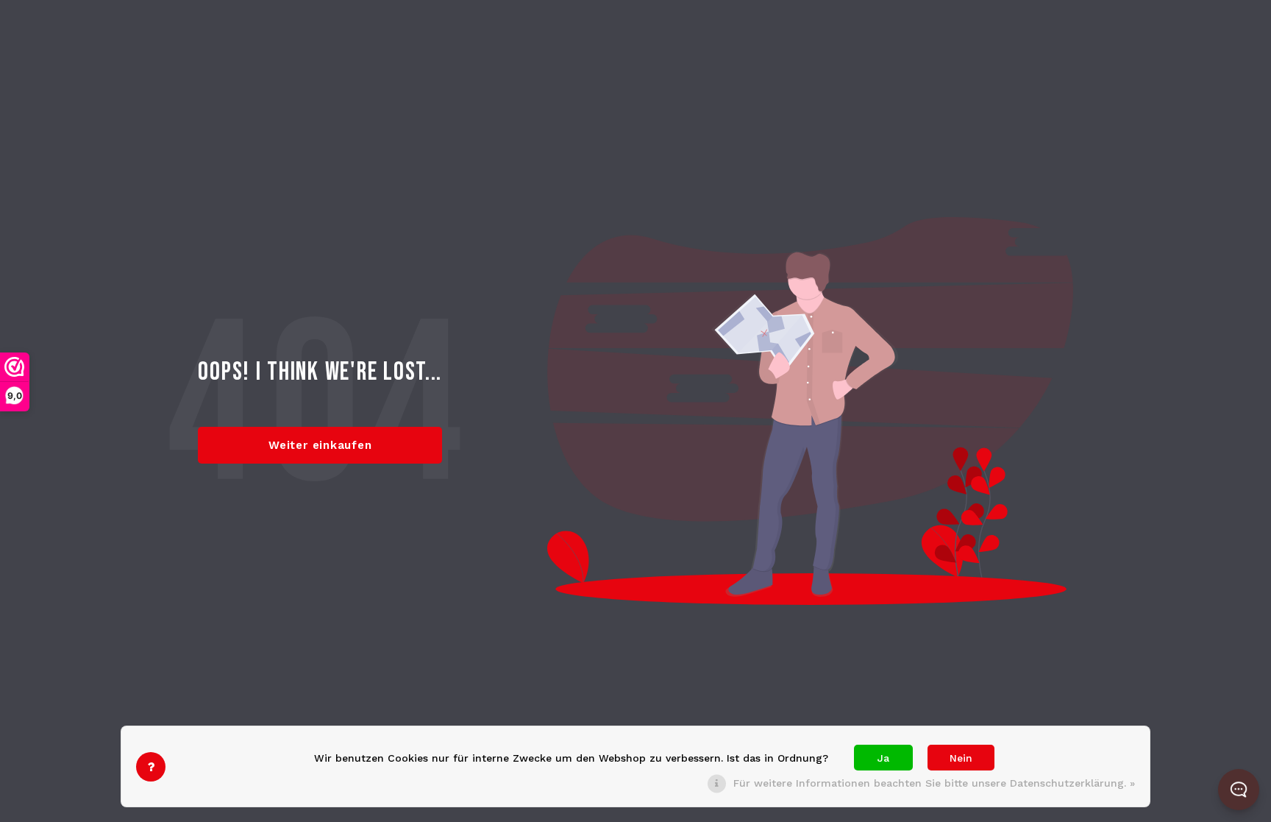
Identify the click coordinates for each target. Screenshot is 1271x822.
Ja (883, 758)
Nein (961, 758)
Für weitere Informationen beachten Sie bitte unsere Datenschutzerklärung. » (934, 783)
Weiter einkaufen (319, 445)
